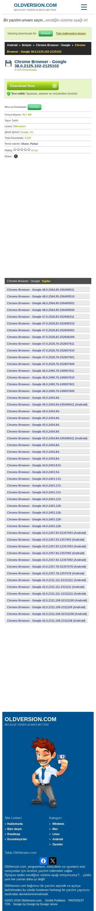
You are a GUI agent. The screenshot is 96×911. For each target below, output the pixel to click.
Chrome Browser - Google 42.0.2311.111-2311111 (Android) (45, 587)
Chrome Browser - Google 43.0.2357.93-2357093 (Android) (45, 539)
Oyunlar (57, 844)
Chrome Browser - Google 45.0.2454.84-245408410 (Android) (33, 448)
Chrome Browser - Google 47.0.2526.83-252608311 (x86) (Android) (40, 319)
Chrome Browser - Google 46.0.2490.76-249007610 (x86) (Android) (41, 380)
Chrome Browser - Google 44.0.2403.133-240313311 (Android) (34, 488)
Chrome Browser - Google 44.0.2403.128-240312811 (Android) (34, 515)
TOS (7, 904)
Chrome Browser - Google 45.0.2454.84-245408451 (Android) (33, 434)
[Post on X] (16, 156)
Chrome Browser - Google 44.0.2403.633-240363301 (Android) (34, 468)
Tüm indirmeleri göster (71, 33)
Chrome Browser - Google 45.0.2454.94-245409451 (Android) (33, 400)
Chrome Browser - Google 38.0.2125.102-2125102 (41, 63)
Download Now (22, 86)
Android (12, 45)
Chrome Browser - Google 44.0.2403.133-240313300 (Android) (34, 502)
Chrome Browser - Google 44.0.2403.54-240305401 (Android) (33, 475)
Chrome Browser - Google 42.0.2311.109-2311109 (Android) (46, 607)
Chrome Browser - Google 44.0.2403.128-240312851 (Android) (34, 508)
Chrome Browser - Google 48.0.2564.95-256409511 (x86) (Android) (40, 292)
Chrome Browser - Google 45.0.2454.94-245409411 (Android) (47, 404)
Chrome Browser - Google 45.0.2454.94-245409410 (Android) (33, 414)
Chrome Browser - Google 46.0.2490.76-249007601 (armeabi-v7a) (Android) (41, 387)
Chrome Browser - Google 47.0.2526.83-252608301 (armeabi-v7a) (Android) (41, 333)
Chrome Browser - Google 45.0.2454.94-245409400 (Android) (33, 427)
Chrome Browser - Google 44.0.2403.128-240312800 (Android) (34, 529)
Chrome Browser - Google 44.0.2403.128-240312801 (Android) (34, 522)
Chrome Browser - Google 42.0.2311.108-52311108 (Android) (47, 614)
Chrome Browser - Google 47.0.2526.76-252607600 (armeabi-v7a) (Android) (41, 366)
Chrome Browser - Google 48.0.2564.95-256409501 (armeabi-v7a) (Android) (41, 306)
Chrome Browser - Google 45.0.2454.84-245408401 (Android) (33, 454)
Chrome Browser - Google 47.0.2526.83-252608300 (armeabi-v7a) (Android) (41, 339)
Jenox (54, 904)
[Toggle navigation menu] (84, 7)
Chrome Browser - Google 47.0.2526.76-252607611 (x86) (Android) (40, 346)
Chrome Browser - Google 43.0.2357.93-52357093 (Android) (46, 533)
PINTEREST (76, 900)
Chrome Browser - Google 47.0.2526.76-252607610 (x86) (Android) (41, 353)
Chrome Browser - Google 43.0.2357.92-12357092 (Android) (46, 560)
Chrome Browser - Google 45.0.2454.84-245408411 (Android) (47, 438)
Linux (56, 834)
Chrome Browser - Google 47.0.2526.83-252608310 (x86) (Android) (41, 326)
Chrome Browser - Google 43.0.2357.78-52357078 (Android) (46, 566)
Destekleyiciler (17, 839)
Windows (58, 824)
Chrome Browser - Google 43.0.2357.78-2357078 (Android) (45, 573)
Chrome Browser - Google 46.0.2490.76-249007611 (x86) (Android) (40, 373)
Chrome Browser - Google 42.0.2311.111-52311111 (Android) (46, 580)
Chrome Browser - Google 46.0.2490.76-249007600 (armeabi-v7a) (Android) (41, 393)
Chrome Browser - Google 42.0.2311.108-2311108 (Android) (46, 620)
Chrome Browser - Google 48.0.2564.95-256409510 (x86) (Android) (41, 299)
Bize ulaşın (14, 829)
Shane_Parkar (29, 143)
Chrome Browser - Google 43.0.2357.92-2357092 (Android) (45, 553)
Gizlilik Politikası (55, 900)
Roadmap (13, 834)
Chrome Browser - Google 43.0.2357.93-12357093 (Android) (46, 546)
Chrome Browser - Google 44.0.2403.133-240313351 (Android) (34, 481)
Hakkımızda (15, 824)
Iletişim (26, 45)
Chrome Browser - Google (53, 45)
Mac (55, 829)
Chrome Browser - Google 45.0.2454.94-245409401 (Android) (33, 420)
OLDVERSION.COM (35, 5)
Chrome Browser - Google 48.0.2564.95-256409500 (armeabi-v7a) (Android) (41, 312)
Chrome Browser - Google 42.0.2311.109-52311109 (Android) (47, 600)
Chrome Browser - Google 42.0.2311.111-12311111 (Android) (46, 593)
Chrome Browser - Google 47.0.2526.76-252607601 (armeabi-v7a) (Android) (41, 360)
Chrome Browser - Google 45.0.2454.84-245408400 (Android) (33, 461)
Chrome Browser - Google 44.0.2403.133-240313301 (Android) (34, 495)
